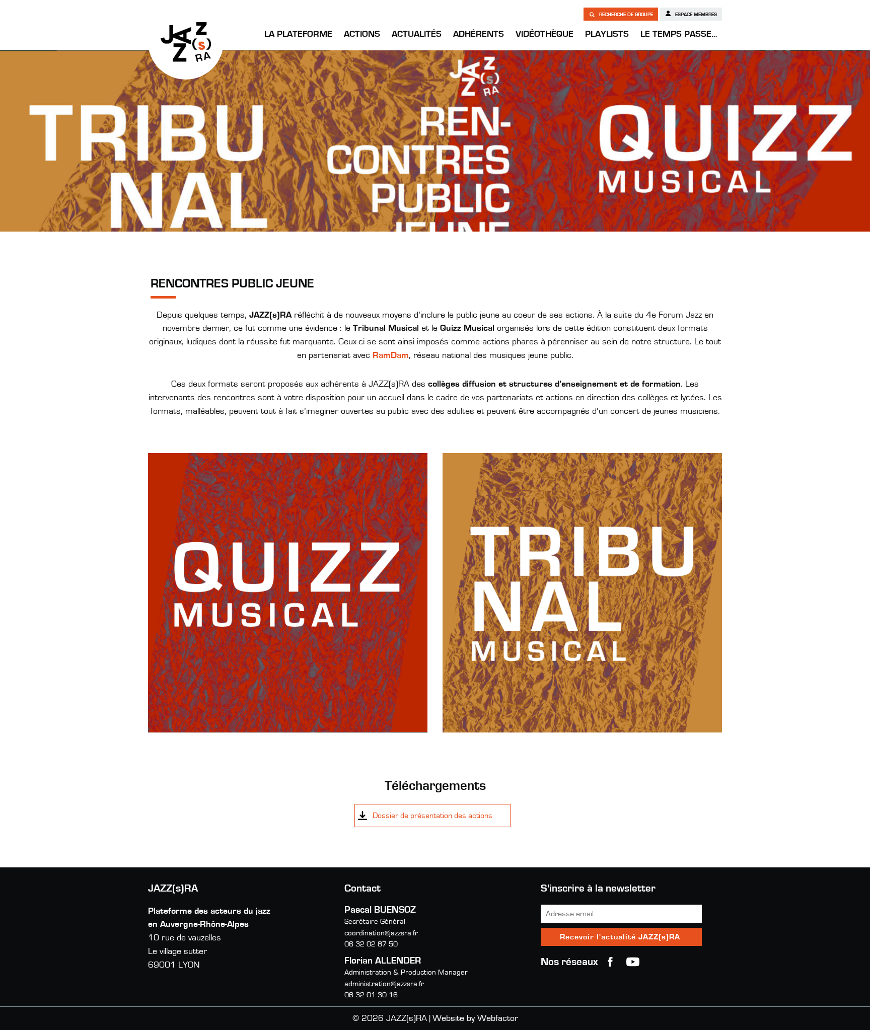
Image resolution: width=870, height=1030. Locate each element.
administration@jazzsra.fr (384, 984)
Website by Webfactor (475, 1018)
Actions (362, 34)
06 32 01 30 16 (371, 995)
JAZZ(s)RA (186, 42)
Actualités (417, 34)
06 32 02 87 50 (371, 944)
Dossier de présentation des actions (432, 816)
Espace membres (695, 14)
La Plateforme (298, 34)
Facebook (610, 962)
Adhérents (478, 34)
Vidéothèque (544, 34)
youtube (633, 962)
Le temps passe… (678, 34)
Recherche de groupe (625, 14)
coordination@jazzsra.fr (381, 933)
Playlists (607, 34)
